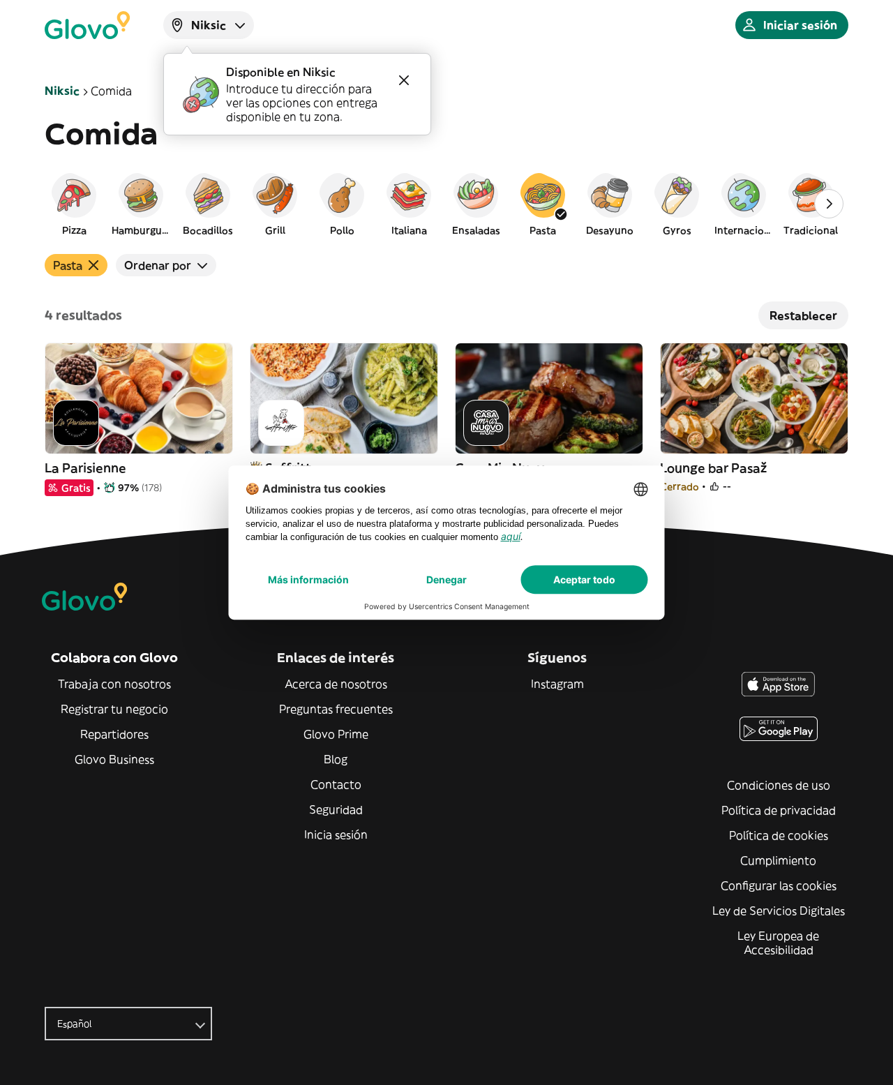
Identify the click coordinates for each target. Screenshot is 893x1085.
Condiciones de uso (778, 785)
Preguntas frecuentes (336, 709)
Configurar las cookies (778, 885)
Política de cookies (778, 835)
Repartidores (114, 734)
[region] (446, 203)
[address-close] (404, 80)
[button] (74, 203)
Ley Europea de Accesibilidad (778, 943)
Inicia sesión (336, 834)
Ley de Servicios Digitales (778, 911)
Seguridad (336, 809)
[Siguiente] (829, 204)
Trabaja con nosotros (114, 684)
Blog (335, 759)
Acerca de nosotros (336, 684)
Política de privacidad (778, 810)
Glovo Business (114, 759)
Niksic (62, 91)
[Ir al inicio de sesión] (87, 25)
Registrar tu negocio (114, 709)
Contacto (335, 784)
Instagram (557, 684)
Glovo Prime (335, 734)
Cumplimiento (778, 860)
